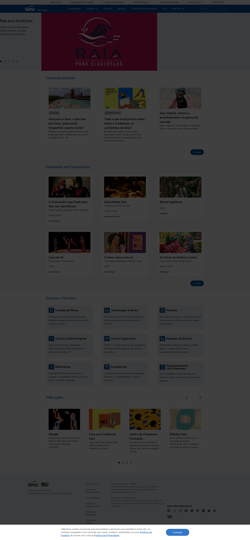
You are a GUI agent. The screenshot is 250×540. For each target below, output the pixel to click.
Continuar (177, 532)
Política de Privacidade (106, 535)
